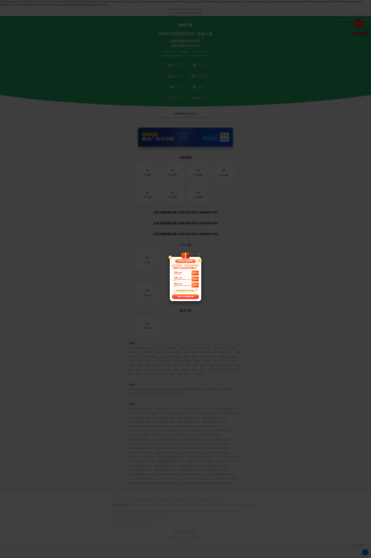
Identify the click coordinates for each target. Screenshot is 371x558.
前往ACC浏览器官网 (185, 297)
